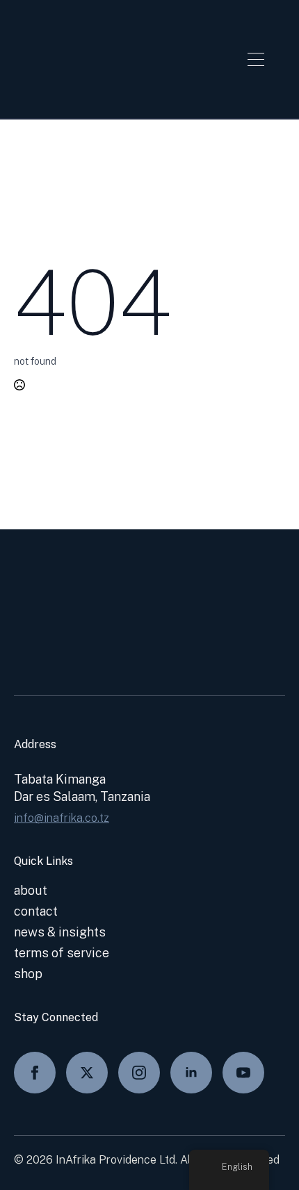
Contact (36, 911)
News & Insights (60, 932)
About (30, 890)
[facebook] (35, 1072)
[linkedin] (191, 1072)
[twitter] (87, 1072)
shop (28, 973)
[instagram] (139, 1072)
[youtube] (243, 1072)
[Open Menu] (256, 59)
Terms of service (61, 952)
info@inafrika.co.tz (61, 818)
